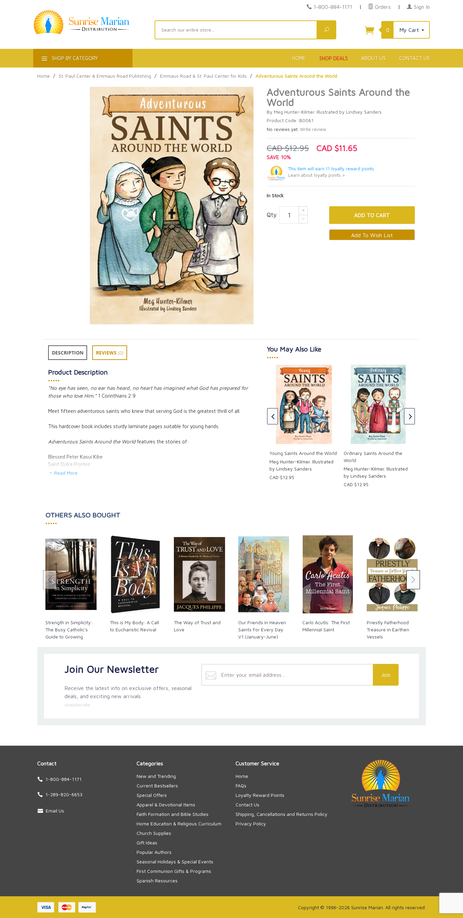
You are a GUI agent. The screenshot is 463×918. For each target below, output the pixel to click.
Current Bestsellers (157, 785)
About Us (373, 58)
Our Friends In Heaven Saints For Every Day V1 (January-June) (262, 629)
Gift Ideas (147, 842)
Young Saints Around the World (303, 453)
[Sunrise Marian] (89, 32)
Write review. (313, 129)
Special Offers (152, 795)
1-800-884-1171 (333, 7)
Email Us (55, 811)
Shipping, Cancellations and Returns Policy (281, 814)
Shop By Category (74, 58)
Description (67, 352)
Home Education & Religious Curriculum (179, 823)
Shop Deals (333, 58)
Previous (272, 416)
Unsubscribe (77, 704)
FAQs (241, 785)
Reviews (109, 352)
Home (299, 58)
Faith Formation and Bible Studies (172, 814)
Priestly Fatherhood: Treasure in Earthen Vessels (388, 629)
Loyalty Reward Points (260, 795)
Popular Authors (154, 852)
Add (372, 215)
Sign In (421, 7)
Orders (382, 7)
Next (409, 416)
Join (385, 675)
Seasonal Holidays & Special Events (175, 861)
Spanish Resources (157, 880)
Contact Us (414, 58)
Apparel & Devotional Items (166, 804)
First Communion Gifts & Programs (174, 871)
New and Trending (156, 776)
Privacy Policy (251, 823)
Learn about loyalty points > (316, 175)
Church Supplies (154, 833)
